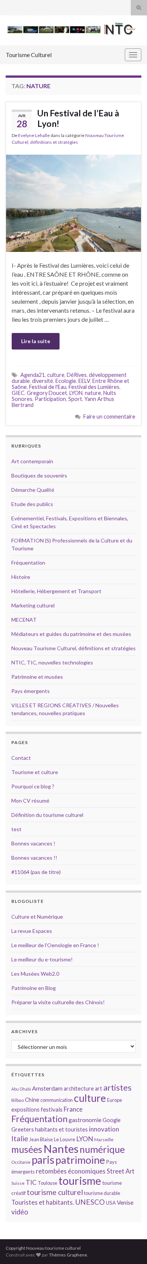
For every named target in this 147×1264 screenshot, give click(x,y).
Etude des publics (32, 504)
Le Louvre (64, 1139)
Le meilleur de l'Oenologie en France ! (55, 945)
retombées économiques (71, 1171)
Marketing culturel (33, 605)
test (16, 829)
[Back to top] (130, 1247)
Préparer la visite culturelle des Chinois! (58, 1002)
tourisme (79, 1180)
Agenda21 (32, 375)
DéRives (77, 375)
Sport (75, 399)
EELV (84, 381)
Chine (32, 1099)
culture (55, 375)
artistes (117, 1087)
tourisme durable (102, 1193)
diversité (42, 381)
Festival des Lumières (94, 387)
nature (93, 393)
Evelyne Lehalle (34, 135)
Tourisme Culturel (29, 54)
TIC (31, 1182)
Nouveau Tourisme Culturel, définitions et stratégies (73, 648)
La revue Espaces (31, 931)
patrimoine (80, 1160)
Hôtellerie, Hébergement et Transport (56, 591)
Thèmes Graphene (68, 1255)
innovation (104, 1129)
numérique (102, 1149)
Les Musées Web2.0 (35, 973)
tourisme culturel (55, 1192)
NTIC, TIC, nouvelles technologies (52, 662)
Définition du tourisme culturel (47, 815)
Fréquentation (28, 562)
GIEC (18, 393)
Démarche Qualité (32, 490)
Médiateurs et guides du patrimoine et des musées (71, 634)
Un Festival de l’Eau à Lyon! (78, 118)
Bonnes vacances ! (33, 843)
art (98, 1088)
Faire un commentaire (109, 416)
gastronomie (85, 1119)
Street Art (121, 1171)
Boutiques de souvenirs (39, 475)
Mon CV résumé (30, 800)
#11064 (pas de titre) (36, 872)
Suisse (17, 1183)
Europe (114, 1100)
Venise (125, 1202)
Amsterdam (47, 1088)
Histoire (20, 577)
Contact (21, 758)
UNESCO (90, 1202)
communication (56, 1100)
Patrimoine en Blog (33, 988)
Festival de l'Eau (47, 387)
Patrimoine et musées (37, 676)
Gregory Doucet (47, 393)
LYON (76, 393)
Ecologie (65, 381)
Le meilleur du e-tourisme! (42, 959)
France (73, 1109)
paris (43, 1159)
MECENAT (24, 619)
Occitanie (21, 1162)
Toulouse (47, 1183)
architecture (79, 1088)
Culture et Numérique (37, 916)
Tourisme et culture (34, 772)
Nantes (60, 1148)
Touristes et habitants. (42, 1202)
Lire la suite (35, 341)
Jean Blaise (41, 1139)
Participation (50, 399)
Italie (19, 1138)
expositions (25, 1109)
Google (112, 1120)
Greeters (22, 1129)
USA (111, 1203)
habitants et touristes (61, 1129)
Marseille (103, 1139)
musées (26, 1149)
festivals (52, 1109)
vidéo (19, 1212)
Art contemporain (32, 461)
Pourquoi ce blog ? (32, 786)
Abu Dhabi (21, 1088)
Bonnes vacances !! (34, 857)
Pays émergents (30, 691)
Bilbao (17, 1100)
